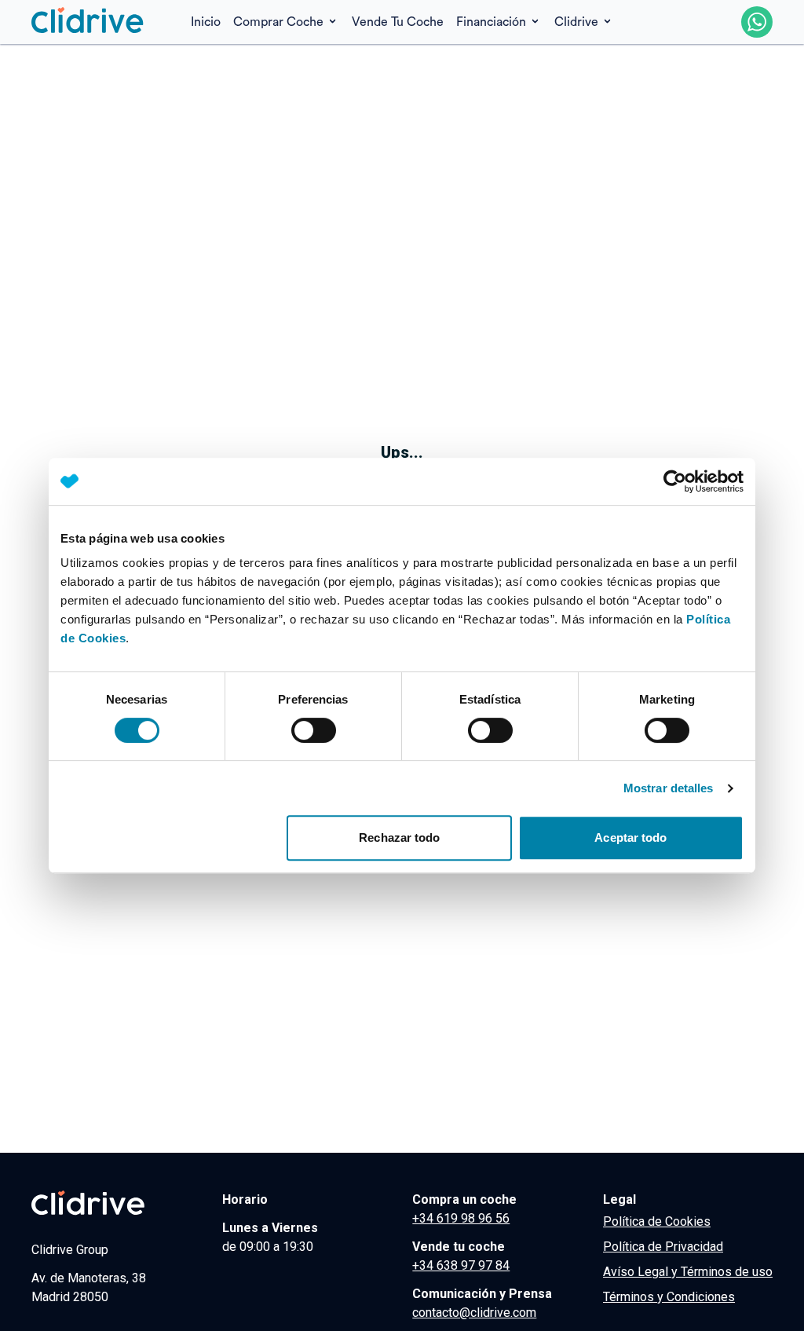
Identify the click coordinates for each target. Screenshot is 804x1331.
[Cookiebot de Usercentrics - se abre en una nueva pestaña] (675, 481)
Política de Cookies (657, 1221)
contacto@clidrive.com (474, 1312)
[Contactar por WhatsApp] (757, 22)
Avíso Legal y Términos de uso (688, 1271)
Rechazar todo (399, 837)
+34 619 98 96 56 (461, 1218)
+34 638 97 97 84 (461, 1265)
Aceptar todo (630, 837)
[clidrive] (113, 1203)
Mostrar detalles (668, 788)
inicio (206, 22)
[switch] (313, 730)
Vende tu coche (398, 22)
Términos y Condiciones (669, 1296)
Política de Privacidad (663, 1246)
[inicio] (87, 21)
